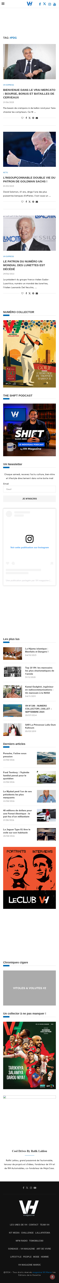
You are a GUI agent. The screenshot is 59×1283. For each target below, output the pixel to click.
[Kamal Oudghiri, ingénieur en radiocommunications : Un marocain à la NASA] (12, 691)
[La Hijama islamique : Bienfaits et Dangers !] (12, 653)
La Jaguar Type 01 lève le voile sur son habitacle (16, 831)
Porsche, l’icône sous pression (14, 755)
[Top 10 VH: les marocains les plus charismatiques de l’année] (12, 672)
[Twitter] (45, 5)
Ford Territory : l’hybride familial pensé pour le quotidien (16, 775)
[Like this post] (22, 118)
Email (6, 484)
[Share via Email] (37, 118)
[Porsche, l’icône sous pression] (46, 758)
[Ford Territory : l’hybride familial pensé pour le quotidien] (46, 777)
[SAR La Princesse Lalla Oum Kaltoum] (12, 729)
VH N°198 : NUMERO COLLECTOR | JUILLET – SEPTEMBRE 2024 (38, 708)
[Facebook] (40, 5)
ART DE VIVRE (44, 1249)
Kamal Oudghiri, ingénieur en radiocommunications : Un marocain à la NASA (39, 689)
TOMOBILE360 (36, 1241)
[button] (6, 988)
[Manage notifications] (52, 1276)
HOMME (45, 1257)
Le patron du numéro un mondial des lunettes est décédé (24, 265)
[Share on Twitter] (29, 117)
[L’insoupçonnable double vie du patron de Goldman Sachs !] (29, 149)
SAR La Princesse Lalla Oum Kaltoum (40, 726)
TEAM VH (44, 1225)
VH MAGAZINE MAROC (29, 1265)
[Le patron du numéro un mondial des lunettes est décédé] (29, 233)
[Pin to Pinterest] (33, 118)
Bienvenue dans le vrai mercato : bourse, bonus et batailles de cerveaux (29, 93)
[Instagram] (50, 5)
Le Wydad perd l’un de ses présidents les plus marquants (17, 794)
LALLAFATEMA (42, 1233)
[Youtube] (54, 5)
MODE (36, 1257)
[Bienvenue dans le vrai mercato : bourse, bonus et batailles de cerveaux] (29, 61)
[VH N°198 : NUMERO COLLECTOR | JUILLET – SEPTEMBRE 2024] (12, 710)
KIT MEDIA (14, 1233)
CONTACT (33, 1225)
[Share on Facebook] (26, 118)
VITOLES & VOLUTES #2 (29, 988)
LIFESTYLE (16, 1257)
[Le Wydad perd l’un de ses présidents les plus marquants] (46, 796)
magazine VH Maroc (42, 1272)
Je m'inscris (29, 498)
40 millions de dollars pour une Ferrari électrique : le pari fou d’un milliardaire (17, 813)
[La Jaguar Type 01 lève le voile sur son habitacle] (46, 834)
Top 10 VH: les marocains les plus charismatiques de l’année (39, 670)
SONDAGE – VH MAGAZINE (21, 1249)
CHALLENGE (27, 1233)
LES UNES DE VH (18, 1225)
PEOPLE (27, 1257)
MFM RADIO (22, 1241)
